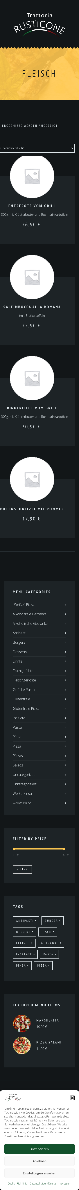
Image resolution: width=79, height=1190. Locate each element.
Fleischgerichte (24, 680)
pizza (42, 965)
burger (51, 921)
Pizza (17, 746)
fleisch (23, 943)
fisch (47, 932)
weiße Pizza (22, 803)
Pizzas (18, 755)
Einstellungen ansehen (39, 1173)
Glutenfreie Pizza (26, 708)
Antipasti (19, 632)
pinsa (21, 965)
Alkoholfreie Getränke (30, 614)
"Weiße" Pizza (23, 604)
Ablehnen (40, 1161)
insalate (24, 954)
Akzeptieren (40, 1149)
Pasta (17, 727)
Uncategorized (24, 774)
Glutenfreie (21, 699)
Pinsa (17, 736)
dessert (23, 932)
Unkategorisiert (24, 784)
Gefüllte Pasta (24, 689)
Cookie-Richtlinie (17, 1183)
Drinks (18, 661)
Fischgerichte (23, 670)
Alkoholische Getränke (30, 623)
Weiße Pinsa (22, 793)
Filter (22, 869)
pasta (48, 954)
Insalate (19, 717)
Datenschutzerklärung (43, 1183)
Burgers (19, 642)
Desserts (20, 651)
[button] (72, 1098)
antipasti (25, 921)
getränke (50, 943)
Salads (18, 765)
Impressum (64, 1183)
